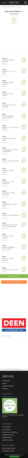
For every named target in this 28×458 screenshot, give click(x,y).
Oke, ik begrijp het (14, 456)
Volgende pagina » (14, 276)
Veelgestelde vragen (8, 386)
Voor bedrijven (6, 429)
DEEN (4, 69)
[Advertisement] (14, 40)
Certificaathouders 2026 (8, 396)
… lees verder (5, 419)
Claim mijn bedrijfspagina (14, 282)
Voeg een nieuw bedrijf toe (9, 432)
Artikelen (4, 388)
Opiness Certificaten (8, 440)
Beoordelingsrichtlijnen (8, 448)
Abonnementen (6, 427)
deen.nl (4, 58)
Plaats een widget (7, 336)
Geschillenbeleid (6, 437)
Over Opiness (6, 381)
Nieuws (4, 383)
